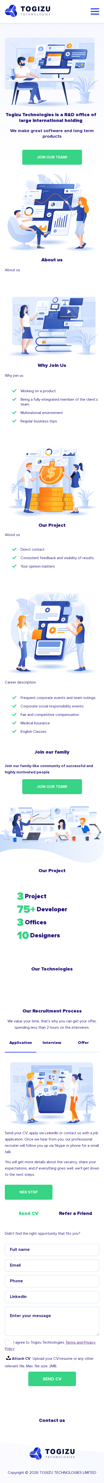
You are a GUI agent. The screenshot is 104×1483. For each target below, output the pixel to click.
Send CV (52, 1379)
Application (20, 1042)
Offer (83, 1042)
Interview (52, 1042)
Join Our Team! (52, 157)
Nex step (29, 1192)
